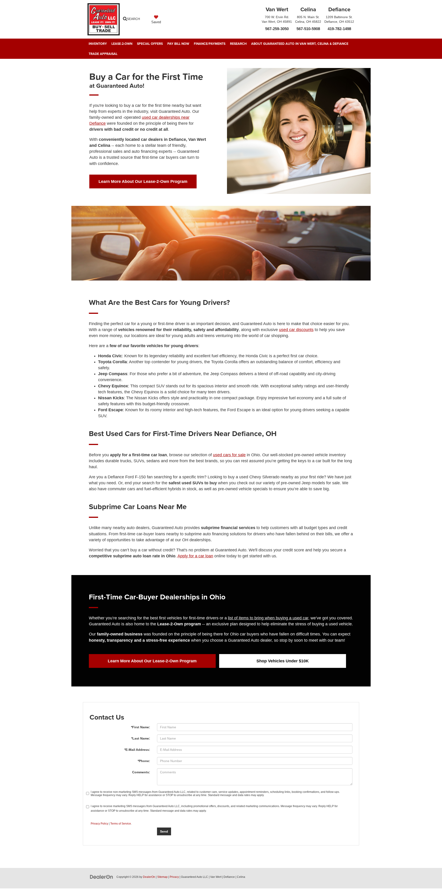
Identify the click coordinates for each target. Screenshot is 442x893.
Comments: (141, 772)
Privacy (174, 877)
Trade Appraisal (103, 53)
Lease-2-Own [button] (121, 43)
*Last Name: (140, 738)
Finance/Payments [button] (209, 43)
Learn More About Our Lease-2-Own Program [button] (143, 181)
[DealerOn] (101, 877)
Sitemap (162, 877)
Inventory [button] (98, 43)
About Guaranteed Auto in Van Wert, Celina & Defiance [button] (299, 43)
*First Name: (140, 727)
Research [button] (238, 43)
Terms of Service (120, 823)
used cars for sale (229, 455)
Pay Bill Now (178, 43)
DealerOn (149, 877)
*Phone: (144, 761)
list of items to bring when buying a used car (268, 618)
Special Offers (150, 43)
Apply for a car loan (195, 556)
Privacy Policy (99, 823)
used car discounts (296, 329)
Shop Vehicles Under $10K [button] (282, 661)
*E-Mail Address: (137, 749)
